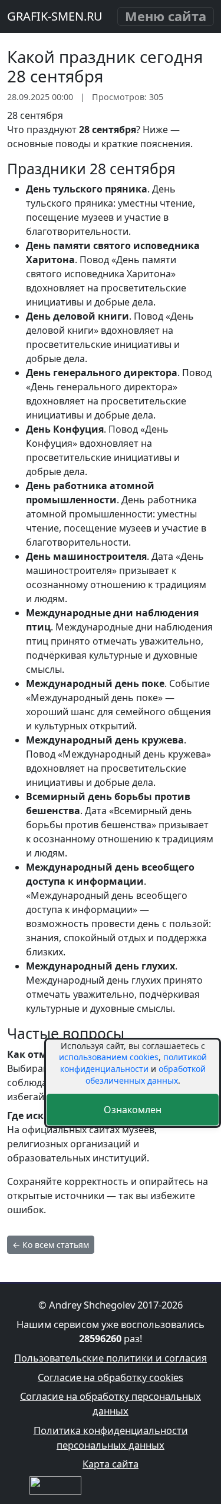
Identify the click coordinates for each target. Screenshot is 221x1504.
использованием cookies (109, 1057)
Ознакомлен (132, 1109)
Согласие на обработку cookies (110, 1377)
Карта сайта (110, 1463)
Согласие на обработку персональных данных (110, 1403)
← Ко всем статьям (50, 1244)
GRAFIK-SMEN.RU (55, 16)
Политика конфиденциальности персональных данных (111, 1437)
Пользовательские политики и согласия (110, 1357)
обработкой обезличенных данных (145, 1074)
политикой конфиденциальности (133, 1062)
